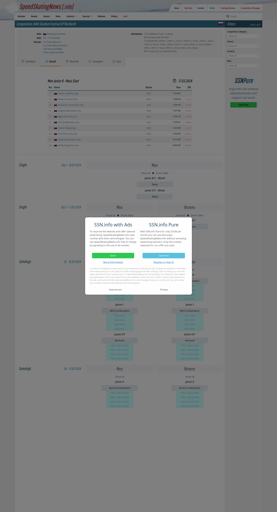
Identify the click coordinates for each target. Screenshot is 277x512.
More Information (113, 262)
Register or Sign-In (164, 262)
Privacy (164, 289)
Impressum (115, 289)
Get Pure (164, 255)
